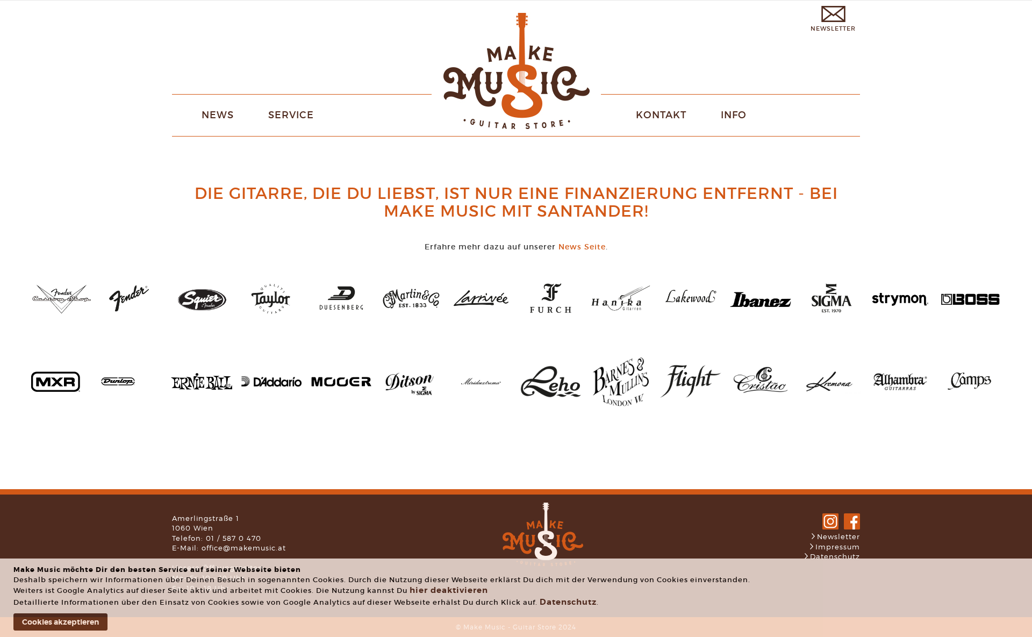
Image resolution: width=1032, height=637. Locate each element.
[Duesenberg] (341, 316)
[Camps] (970, 398)
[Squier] (201, 312)
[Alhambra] (900, 399)
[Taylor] (271, 316)
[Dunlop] (118, 383)
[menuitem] (217, 115)
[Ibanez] (760, 304)
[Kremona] (830, 391)
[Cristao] (760, 399)
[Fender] (131, 316)
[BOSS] (970, 314)
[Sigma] (830, 316)
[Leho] (551, 395)
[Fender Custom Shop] (61, 312)
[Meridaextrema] (481, 391)
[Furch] (551, 316)
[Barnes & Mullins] (620, 409)
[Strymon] (900, 316)
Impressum (837, 546)
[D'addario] (271, 384)
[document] (517, 598)
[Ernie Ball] (201, 387)
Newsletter (838, 536)
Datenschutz (568, 602)
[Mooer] (341, 385)
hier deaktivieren (449, 590)
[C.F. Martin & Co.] (411, 318)
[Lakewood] (690, 316)
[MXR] (55, 389)
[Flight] (690, 395)
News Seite (582, 247)
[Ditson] (411, 401)
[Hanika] (620, 316)
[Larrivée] (481, 316)
